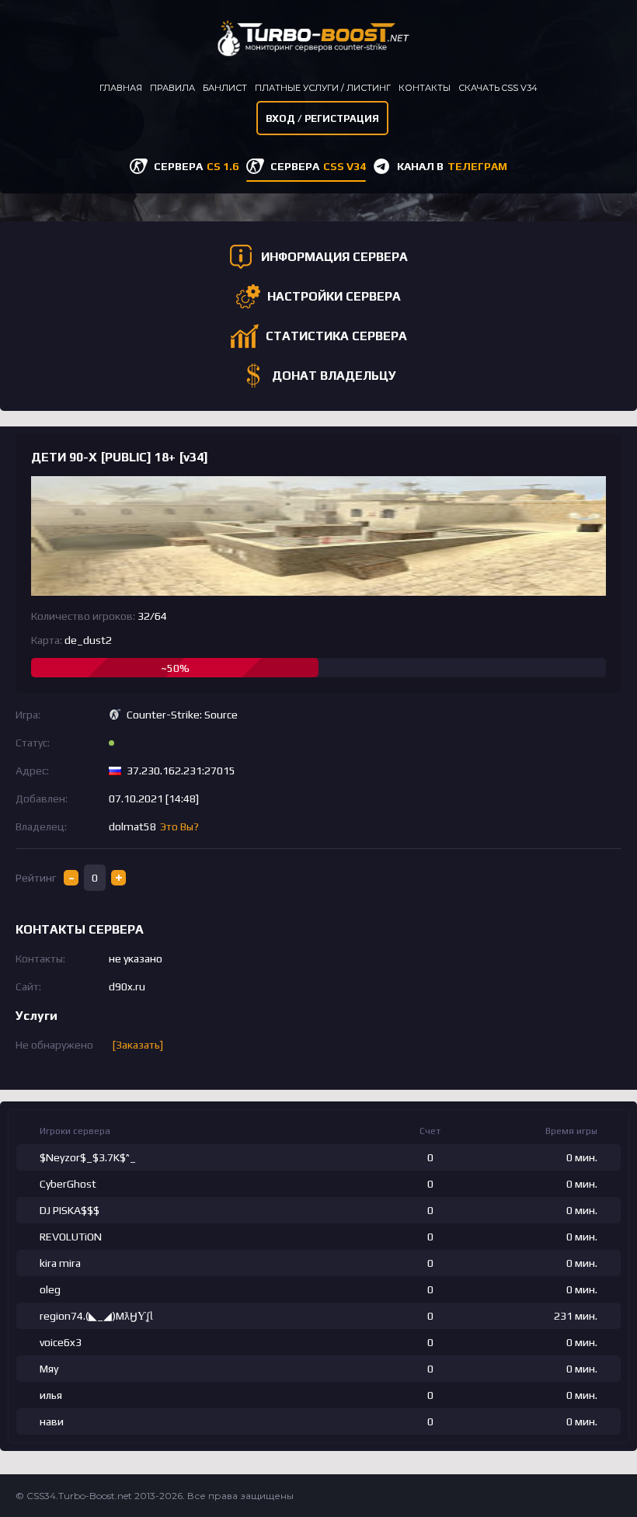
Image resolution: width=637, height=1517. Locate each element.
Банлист (225, 87)
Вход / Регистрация (322, 118)
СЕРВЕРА (196, 166)
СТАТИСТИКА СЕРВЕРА (336, 336)
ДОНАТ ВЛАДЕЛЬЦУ (334, 375)
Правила (172, 87)
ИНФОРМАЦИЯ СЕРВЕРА (334, 256)
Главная (120, 87)
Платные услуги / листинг (323, 87)
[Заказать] (138, 1045)
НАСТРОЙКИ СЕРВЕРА (334, 296)
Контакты (425, 87)
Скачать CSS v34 (498, 87)
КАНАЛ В (452, 166)
